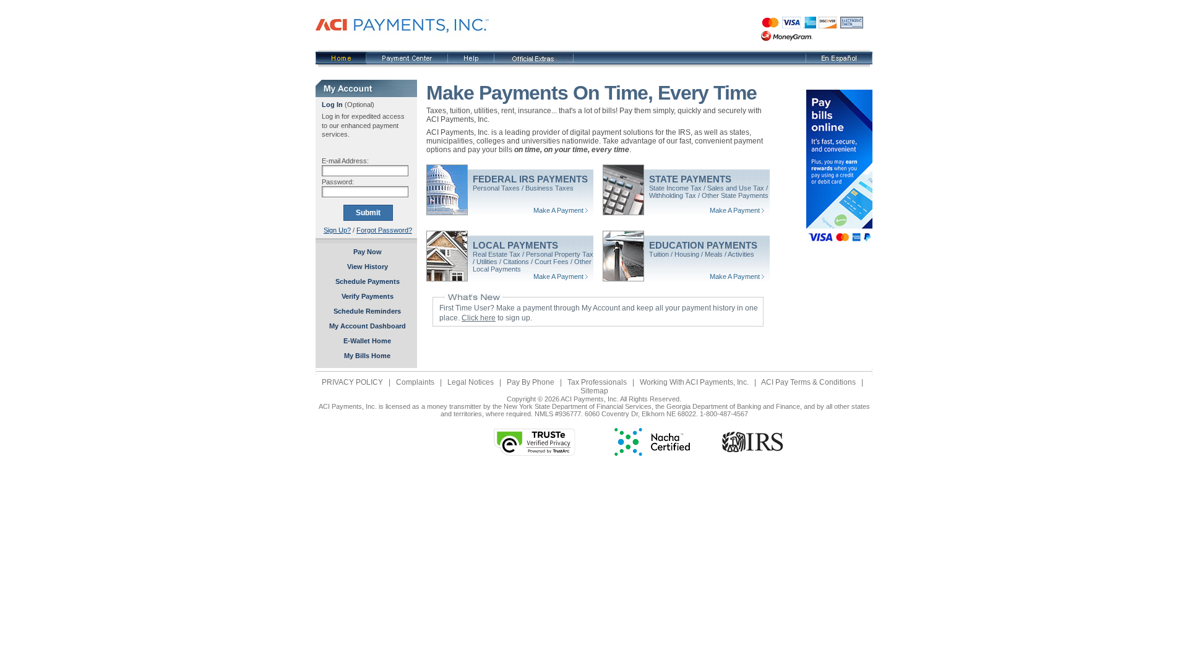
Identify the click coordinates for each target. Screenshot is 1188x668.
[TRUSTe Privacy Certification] (535, 453)
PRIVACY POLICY (352, 382)
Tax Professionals (597, 382)
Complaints (415, 382)
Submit (368, 212)
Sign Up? (337, 230)
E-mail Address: (345, 161)
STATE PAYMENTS (690, 179)
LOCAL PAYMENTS (515, 245)
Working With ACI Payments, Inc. (694, 382)
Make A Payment (558, 210)
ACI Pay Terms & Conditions (808, 382)
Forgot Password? (384, 230)
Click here (479, 318)
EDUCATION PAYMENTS (703, 245)
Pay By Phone (530, 382)
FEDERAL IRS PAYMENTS (530, 179)
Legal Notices (470, 382)
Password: (338, 182)
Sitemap (594, 391)
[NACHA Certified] (652, 453)
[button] (430, 441)
